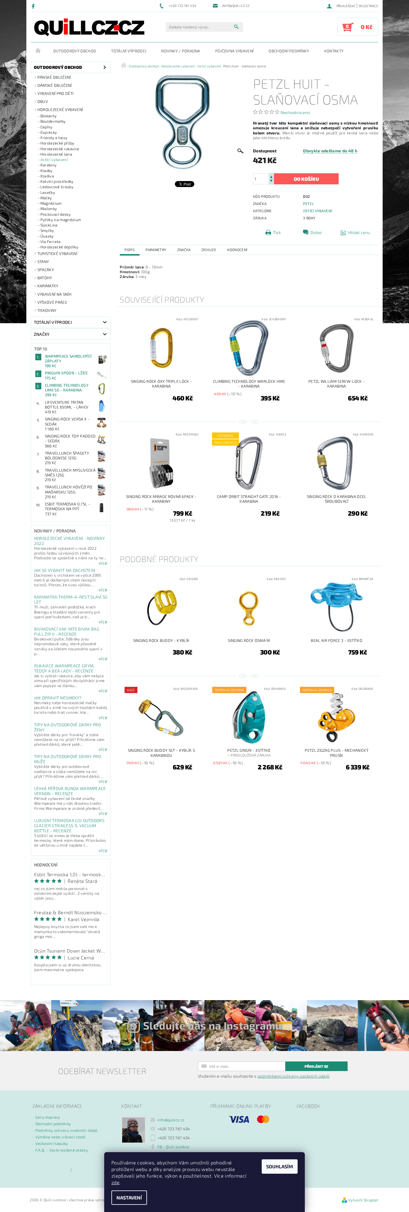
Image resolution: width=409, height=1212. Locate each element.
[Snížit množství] (271, 181)
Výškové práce (52, 302)
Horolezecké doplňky (59, 246)
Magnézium (51, 203)
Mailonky (48, 208)
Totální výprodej (128, 50)
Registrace (368, 6)
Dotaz (316, 232)
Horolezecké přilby (57, 143)
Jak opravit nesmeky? (57, 697)
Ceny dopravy (47, 1117)
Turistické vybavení (57, 253)
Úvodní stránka (38, 51)
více (103, 563)
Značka (184, 249)
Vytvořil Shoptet (363, 1200)
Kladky (46, 170)
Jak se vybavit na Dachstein (65, 570)
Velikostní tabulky (51, 1143)
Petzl (308, 203)
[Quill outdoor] (89, 27)
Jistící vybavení (54, 159)
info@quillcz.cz (171, 1119)
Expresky (48, 132)
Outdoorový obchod (74, 50)
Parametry (156, 249)
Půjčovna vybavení (234, 50)
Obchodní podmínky (289, 50)
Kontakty (334, 50)
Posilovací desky (55, 214)
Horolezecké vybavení (60, 109)
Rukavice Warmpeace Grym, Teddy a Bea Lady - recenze (64, 668)
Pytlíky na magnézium (60, 219)
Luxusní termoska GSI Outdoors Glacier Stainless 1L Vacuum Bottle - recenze (69, 825)
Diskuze (209, 249)
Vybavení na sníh (54, 294)
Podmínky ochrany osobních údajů (66, 1130)
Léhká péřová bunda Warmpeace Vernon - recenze (70, 791)
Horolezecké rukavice (59, 148)
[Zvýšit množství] (271, 176)
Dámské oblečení (54, 85)
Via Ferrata (50, 241)
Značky (42, 334)
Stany (43, 261)
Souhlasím (279, 1166)
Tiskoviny (47, 310)
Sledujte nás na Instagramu (212, 1025)
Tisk (277, 232)
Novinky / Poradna (180, 50)
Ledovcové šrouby (56, 186)
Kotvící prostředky (57, 181)
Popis (130, 249)
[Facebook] (34, 6)
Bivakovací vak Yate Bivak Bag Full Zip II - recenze (66, 631)
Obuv (42, 101)
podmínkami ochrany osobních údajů (293, 1076)
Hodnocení (237, 249)
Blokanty (48, 115)
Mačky (46, 197)
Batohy (44, 277)
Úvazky (47, 236)
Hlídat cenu (359, 232)
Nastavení (129, 1197)
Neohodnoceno (295, 112)
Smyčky (47, 230)
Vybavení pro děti (55, 93)
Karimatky (47, 285)
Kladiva (47, 176)
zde (115, 1182)
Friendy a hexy (53, 137)
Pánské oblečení (54, 77)
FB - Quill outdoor (173, 1146)
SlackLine (49, 225)
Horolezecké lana (56, 154)
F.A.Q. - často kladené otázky (61, 1150)
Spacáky (45, 269)
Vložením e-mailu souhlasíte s (263, 1076)
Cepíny (46, 126)
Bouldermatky (53, 121)
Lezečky (47, 192)
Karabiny (48, 164)
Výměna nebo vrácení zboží (60, 1136)
